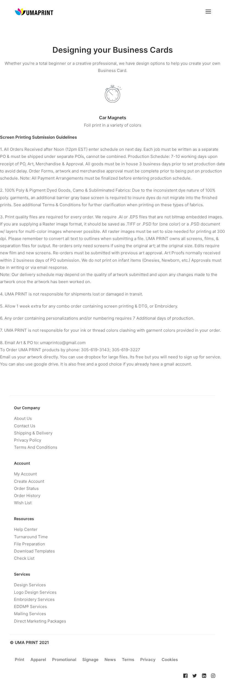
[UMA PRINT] (34, 11)
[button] (208, 11)
